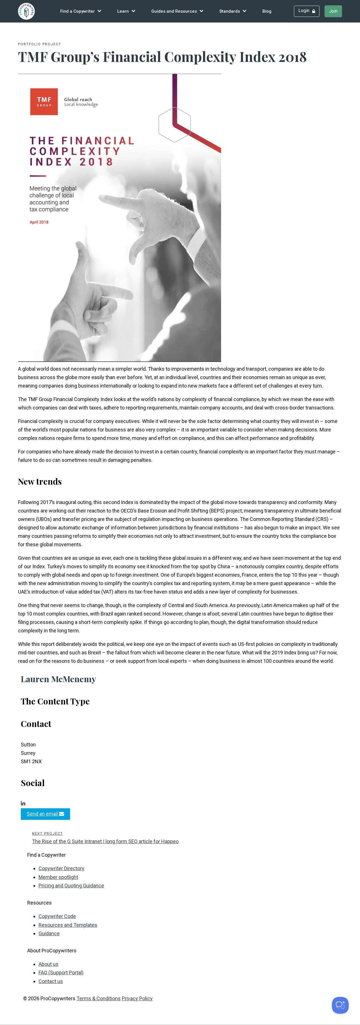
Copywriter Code (57, 916)
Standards (229, 11)
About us (48, 964)
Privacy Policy (137, 998)
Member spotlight (58, 877)
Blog (266, 11)
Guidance (49, 933)
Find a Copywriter (77, 11)
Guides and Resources (174, 11)
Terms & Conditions (98, 998)
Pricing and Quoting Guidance (71, 886)
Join (333, 11)
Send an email (43, 814)
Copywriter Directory (61, 868)
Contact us (51, 981)
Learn (123, 11)
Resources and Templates (68, 925)
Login (303, 10)
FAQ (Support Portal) (61, 972)
